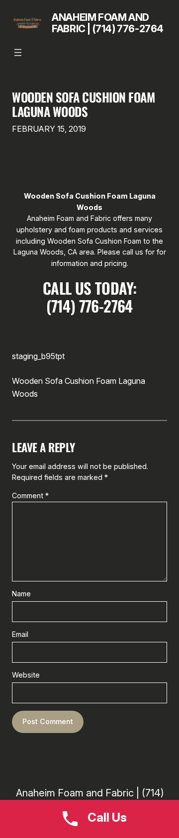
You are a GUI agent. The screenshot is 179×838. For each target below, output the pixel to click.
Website (26, 675)
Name (21, 593)
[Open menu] (18, 52)
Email (20, 634)
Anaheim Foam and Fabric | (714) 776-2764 (108, 23)
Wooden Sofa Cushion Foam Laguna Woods (83, 104)
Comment (30, 495)
